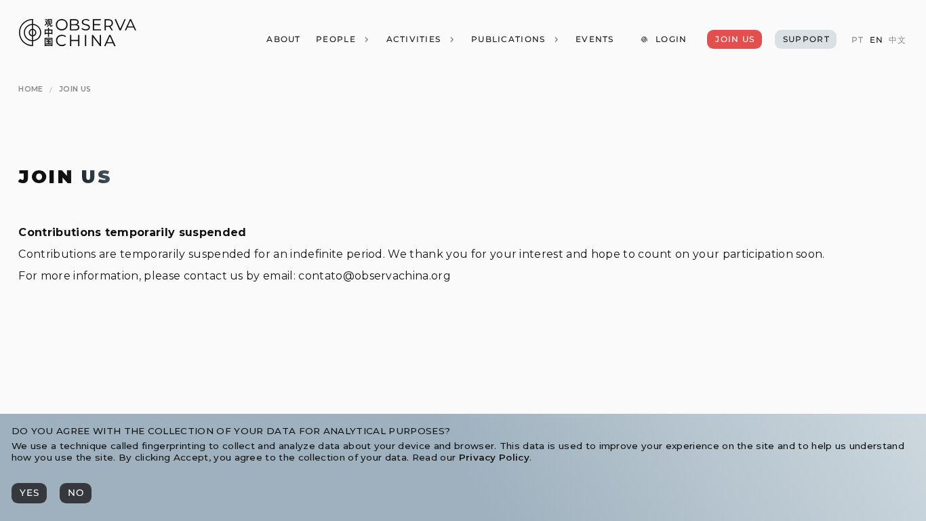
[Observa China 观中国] (77, 42)
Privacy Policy (494, 457)
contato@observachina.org (374, 275)
